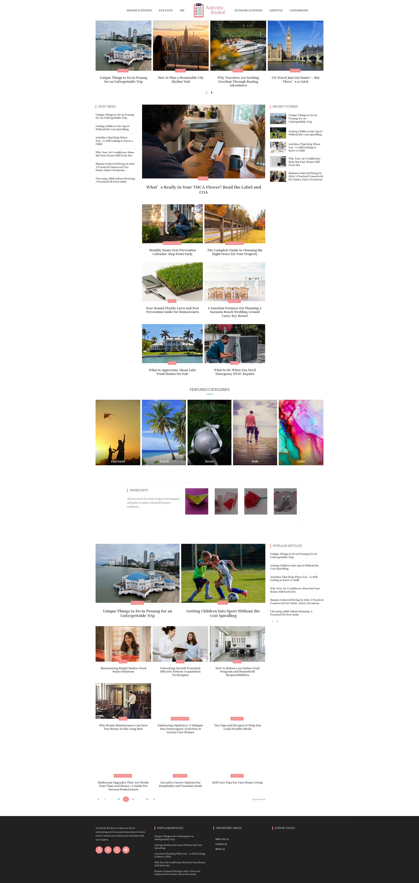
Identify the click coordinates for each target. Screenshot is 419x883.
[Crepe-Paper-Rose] (255, 501)
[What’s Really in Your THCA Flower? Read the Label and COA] (203, 141)
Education (180, 775)
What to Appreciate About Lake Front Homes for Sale (172, 372)
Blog (203, 178)
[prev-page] (206, 93)
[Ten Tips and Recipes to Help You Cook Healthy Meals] (237, 701)
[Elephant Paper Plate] (285, 501)
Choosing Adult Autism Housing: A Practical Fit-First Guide (115, 180)
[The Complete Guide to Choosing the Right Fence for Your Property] (234, 223)
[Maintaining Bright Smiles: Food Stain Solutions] (123, 644)
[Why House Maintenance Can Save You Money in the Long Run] (123, 701)
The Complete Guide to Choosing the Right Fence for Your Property (235, 252)
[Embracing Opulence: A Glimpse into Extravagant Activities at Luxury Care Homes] (180, 701)
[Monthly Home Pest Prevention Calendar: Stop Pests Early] (172, 223)
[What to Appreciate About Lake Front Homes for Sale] (172, 343)
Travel (123, 70)
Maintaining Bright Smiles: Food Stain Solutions (123, 669)
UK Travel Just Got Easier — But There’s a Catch (295, 79)
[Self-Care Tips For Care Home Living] (237, 758)
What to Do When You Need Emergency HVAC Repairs (235, 372)
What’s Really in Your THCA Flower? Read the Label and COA (203, 189)
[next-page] (212, 93)
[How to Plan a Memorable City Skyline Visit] (181, 46)
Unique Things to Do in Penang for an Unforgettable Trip (123, 79)
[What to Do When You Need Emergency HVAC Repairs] (234, 343)
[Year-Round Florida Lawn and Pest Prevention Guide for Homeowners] (172, 281)
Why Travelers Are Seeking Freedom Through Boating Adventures (238, 81)
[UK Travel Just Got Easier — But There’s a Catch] (296, 46)
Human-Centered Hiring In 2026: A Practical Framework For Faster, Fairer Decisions (115, 167)
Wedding (234, 301)
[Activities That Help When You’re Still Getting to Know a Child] (278, 147)
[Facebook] (99, 850)
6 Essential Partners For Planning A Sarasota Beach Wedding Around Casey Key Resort (235, 312)
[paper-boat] (196, 501)
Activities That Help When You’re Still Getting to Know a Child (114, 141)
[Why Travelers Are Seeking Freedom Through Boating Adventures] (238, 46)
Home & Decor (172, 243)
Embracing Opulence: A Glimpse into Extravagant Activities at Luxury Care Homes (180, 728)
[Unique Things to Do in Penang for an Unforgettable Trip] (123, 46)
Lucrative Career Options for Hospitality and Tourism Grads (180, 784)
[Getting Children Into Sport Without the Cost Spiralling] (278, 132)
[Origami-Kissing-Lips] (226, 501)
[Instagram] (108, 850)
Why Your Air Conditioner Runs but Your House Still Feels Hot (115, 154)
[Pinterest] (116, 850)
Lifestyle (237, 718)
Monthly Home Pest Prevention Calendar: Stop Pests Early (172, 252)
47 (133, 799)
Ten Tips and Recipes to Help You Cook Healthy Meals (237, 727)
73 (147, 799)
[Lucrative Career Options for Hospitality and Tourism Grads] (180, 758)
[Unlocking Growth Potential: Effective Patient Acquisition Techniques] (180, 644)
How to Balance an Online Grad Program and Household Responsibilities (237, 671)
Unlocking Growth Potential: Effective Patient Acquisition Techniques (180, 671)
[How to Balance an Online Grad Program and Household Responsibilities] (237, 644)
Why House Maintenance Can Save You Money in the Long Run (123, 727)
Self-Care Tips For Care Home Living (237, 782)
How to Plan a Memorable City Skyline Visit (181, 79)
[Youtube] (125, 850)
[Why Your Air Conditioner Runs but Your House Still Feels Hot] (278, 161)
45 (119, 799)
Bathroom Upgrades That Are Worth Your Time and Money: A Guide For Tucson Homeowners (123, 786)
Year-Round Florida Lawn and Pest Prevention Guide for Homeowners (172, 310)
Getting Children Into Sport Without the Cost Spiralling (112, 127)
